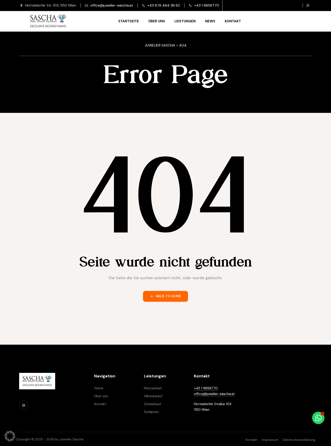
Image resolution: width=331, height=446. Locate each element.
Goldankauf (152, 404)
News (210, 21)
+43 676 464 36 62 (163, 5)
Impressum (270, 440)
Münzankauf (153, 388)
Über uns (156, 21)
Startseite (128, 21)
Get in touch (306, 21)
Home (98, 388)
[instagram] (308, 5)
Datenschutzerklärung (299, 440)
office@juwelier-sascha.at (111, 5)
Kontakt (233, 21)
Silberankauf (153, 396)
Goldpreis (151, 412)
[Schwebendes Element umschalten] (318, 418)
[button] (165, 296)
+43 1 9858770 (206, 5)
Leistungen (185, 21)
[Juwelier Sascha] (48, 21)
